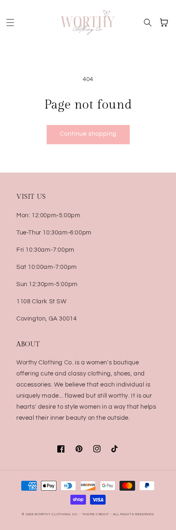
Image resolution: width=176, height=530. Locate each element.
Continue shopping (88, 134)
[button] (10, 23)
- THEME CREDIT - (96, 514)
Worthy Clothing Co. (56, 514)
